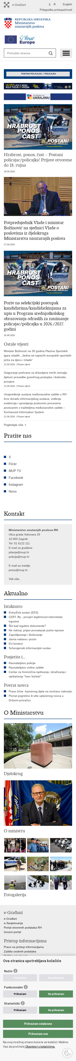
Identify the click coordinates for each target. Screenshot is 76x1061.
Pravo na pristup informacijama (24, 947)
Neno (13, 491)
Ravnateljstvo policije (22, 663)
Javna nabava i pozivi (22, 639)
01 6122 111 (22, 543)
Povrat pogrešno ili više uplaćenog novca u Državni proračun (36, 698)
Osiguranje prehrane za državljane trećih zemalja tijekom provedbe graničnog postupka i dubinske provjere (35, 379)
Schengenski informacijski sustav (30, 648)
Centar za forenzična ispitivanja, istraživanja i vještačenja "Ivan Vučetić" (37, 674)
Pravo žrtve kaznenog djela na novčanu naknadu (40, 691)
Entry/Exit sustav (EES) (23, 612)
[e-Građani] (21, 4)
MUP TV (15, 471)
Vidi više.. (15, 579)
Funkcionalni (13, 987)
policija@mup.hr (19, 556)
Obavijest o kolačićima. (40, 1046)
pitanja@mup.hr (19, 552)
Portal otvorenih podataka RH (23, 927)
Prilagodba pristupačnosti (56, 9)
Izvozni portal (12, 932)
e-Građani (10, 918)
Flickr (13, 464)
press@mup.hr (18, 570)
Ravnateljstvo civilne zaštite (26, 667)
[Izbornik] (66, 53)
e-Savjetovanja (13, 923)
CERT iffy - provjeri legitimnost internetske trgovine (36, 619)
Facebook (16, 477)
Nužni (8, 971)
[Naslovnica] (38, 24)
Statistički (12, 1003)
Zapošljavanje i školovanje (25, 634)
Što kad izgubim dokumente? (27, 625)
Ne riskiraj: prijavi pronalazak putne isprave (36, 630)
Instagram (16, 484)
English (67, 4)
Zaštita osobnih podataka (20, 951)
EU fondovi (16, 643)
